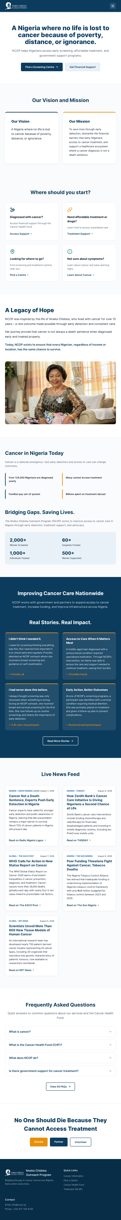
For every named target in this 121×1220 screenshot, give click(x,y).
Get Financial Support (83, 67)
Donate (38, 1141)
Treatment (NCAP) (73, 1189)
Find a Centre (18, 274)
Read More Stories (58, 740)
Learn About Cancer (79, 274)
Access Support (19, 233)
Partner (58, 1141)
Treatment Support (78, 233)
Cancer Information (73, 1176)
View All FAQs (58, 1086)
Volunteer (80, 1142)
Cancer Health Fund (74, 1184)
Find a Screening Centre (39, 67)
